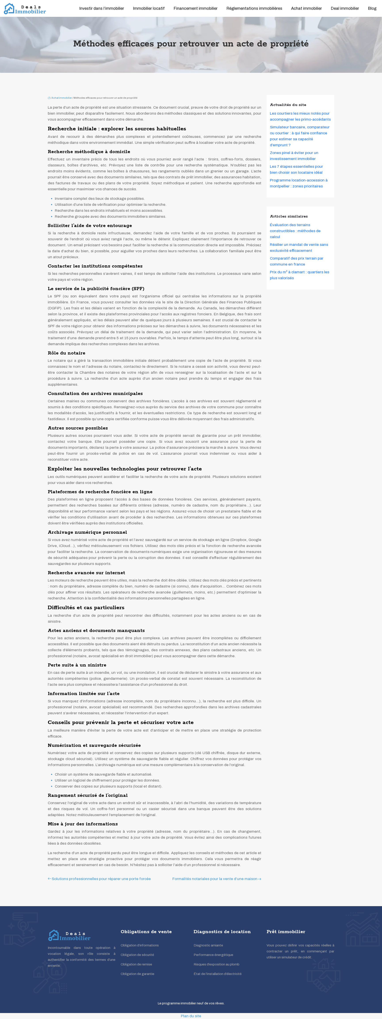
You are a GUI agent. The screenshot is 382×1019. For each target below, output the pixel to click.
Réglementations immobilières (254, 8)
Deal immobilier (345, 8)
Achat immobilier (306, 8)
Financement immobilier (196, 8)
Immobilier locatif (149, 8)
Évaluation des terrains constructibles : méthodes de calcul (295, 231)
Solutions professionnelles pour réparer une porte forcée (101, 879)
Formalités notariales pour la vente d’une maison (214, 879)
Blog (372, 8)
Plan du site (191, 1016)
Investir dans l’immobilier (101, 8)
